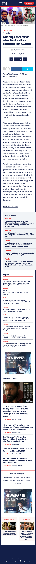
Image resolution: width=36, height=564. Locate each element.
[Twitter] (16, 59)
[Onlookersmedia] (5, 3)
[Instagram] (11, 561)
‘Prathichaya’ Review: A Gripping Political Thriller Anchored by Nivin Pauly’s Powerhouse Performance (17, 345)
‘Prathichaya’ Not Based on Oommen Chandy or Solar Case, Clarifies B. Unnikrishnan (16, 439)
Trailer (7, 240)
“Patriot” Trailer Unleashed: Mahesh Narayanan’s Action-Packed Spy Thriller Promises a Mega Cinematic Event (19, 264)
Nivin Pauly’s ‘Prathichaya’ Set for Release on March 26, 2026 (17, 450)
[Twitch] (20, 561)
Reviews (8, 218)
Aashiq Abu (10, 206)
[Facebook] (11, 59)
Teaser (8, 250)
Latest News (8, 30)
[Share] (16, 69)
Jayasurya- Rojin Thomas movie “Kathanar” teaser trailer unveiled (14, 337)
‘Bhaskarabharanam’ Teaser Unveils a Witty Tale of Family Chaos (19, 254)
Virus (16, 206)
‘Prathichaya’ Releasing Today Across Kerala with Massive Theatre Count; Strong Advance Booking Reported (15, 411)
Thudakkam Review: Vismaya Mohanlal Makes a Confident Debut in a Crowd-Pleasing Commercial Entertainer (19, 223)
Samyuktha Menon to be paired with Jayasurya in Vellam (9, 533)
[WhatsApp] (25, 59)
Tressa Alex (20, 50)
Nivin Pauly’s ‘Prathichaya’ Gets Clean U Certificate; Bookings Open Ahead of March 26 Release (18, 427)
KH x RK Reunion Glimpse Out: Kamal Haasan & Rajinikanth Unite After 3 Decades (17, 460)
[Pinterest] (20, 59)
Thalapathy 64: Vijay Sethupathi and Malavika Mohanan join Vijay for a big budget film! (26, 535)
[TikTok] (16, 561)
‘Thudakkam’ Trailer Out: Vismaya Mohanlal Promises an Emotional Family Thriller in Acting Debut (18, 245)
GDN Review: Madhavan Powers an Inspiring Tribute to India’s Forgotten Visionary (19, 234)
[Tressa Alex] (12, 50)
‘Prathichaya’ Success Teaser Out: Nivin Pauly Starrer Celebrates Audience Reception (16, 328)
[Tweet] (27, 69)
